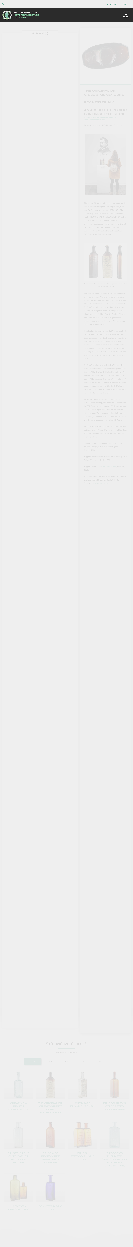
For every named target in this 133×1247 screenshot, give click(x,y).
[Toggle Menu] (119, 4)
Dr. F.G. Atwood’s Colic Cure (82, 1156)
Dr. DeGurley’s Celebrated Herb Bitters (114, 1106)
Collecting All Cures (109, 466)
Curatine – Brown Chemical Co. (18, 1106)
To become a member (100, 483)
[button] (3, 4)
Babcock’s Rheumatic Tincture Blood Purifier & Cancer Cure (114, 1159)
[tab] (32, 1061)
